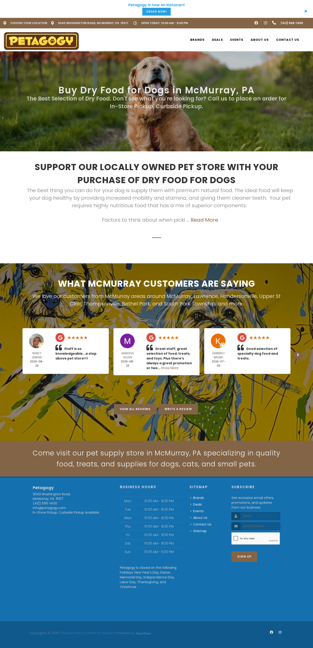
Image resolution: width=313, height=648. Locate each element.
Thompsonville (101, 303)
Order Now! (156, 12)
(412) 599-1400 (45, 503)
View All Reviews (135, 409)
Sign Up (244, 556)
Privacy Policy (72, 633)
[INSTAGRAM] (265, 23)
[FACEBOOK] (256, 23)
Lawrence (206, 296)
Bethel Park (136, 303)
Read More (204, 219)
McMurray (179, 296)
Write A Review (178, 409)
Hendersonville (238, 296)
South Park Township (189, 303)
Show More (169, 368)
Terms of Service (99, 633)
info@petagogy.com (49, 508)
